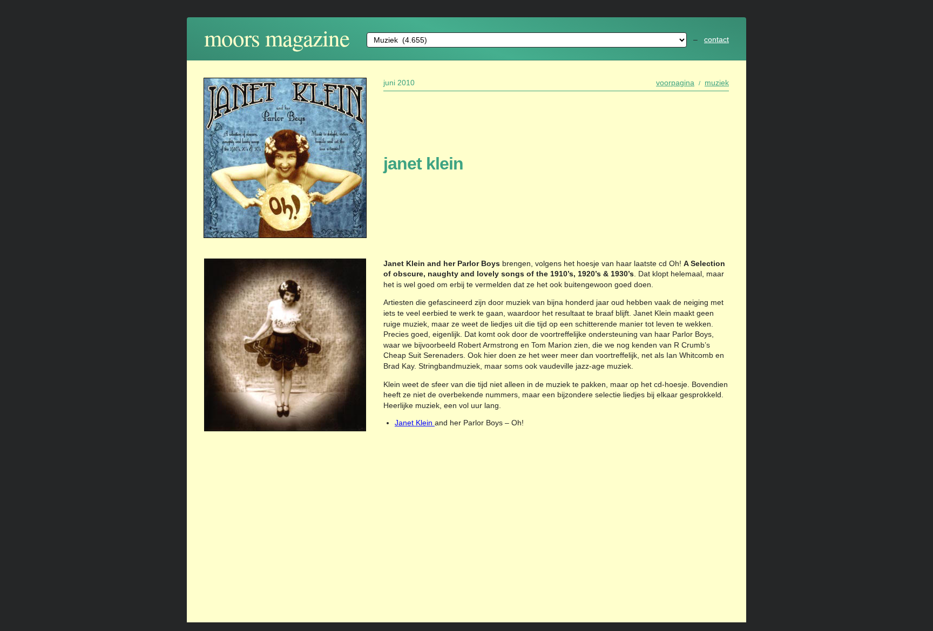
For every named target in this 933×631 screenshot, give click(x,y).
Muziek (717, 82)
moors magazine (276, 37)
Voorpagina (675, 82)
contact (716, 39)
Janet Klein (415, 422)
